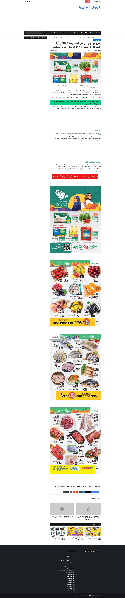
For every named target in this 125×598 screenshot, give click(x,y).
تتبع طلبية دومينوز (70, 576)
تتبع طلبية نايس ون (70, 584)
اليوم (72, 486)
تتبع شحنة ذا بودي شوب (69, 556)
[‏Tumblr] (80, 492)
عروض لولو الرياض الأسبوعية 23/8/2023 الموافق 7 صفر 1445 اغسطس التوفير (76, 538)
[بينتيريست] (77, 492)
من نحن (72, 590)
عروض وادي (59, 32)
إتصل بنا (72, 554)
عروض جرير (72, 32)
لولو (56, 486)
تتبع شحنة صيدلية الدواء (69, 562)
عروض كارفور (65, 32)
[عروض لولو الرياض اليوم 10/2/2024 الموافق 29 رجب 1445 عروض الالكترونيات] (57, 531)
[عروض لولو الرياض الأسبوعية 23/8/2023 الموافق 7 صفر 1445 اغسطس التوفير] (75, 531)
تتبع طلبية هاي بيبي (70, 586)
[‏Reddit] (74, 492)
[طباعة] (64, 492)
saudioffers (97, 50)
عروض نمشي (79, 32)
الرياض (90, 486)
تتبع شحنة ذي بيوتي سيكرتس (68, 558)
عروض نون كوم (52, 32)
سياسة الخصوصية (70, 588)
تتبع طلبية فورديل (70, 582)
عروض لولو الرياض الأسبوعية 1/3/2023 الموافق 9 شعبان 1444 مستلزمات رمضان (93, 538)
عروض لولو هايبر (86, 37)
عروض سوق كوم (87, 32)
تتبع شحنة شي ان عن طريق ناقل (67, 560)
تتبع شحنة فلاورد (71, 564)
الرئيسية (98, 37)
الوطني (77, 486)
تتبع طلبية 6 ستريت (70, 572)
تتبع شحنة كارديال (70, 568)
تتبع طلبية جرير (71, 574)
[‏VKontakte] (71, 492)
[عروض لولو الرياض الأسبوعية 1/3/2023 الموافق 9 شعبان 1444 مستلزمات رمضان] (93, 531)
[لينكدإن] (83, 492)
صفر (67, 486)
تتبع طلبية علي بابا (70, 580)
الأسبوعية (97, 486)
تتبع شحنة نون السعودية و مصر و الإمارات (66, 570)
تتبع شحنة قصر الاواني (69, 566)
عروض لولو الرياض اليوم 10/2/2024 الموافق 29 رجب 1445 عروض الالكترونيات (58, 538)
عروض (61, 486)
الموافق (84, 486)
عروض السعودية (96, 32)
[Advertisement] (62, 21)
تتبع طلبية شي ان (70, 578)
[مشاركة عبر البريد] (67, 492)
